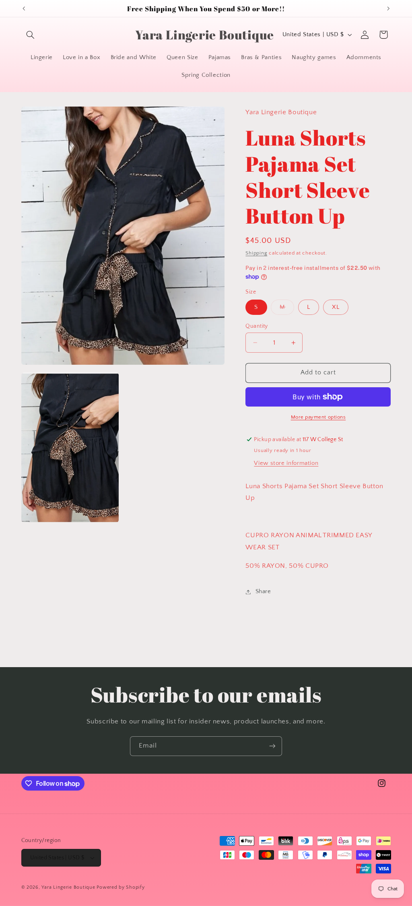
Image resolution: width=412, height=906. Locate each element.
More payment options (318, 417)
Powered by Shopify (120, 887)
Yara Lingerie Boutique (68, 887)
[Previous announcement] (24, 8)
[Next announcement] (388, 8)
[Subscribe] (272, 746)
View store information (286, 463)
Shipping (256, 253)
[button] (30, 34)
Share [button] (263, 591)
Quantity (256, 326)
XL (336, 307)
